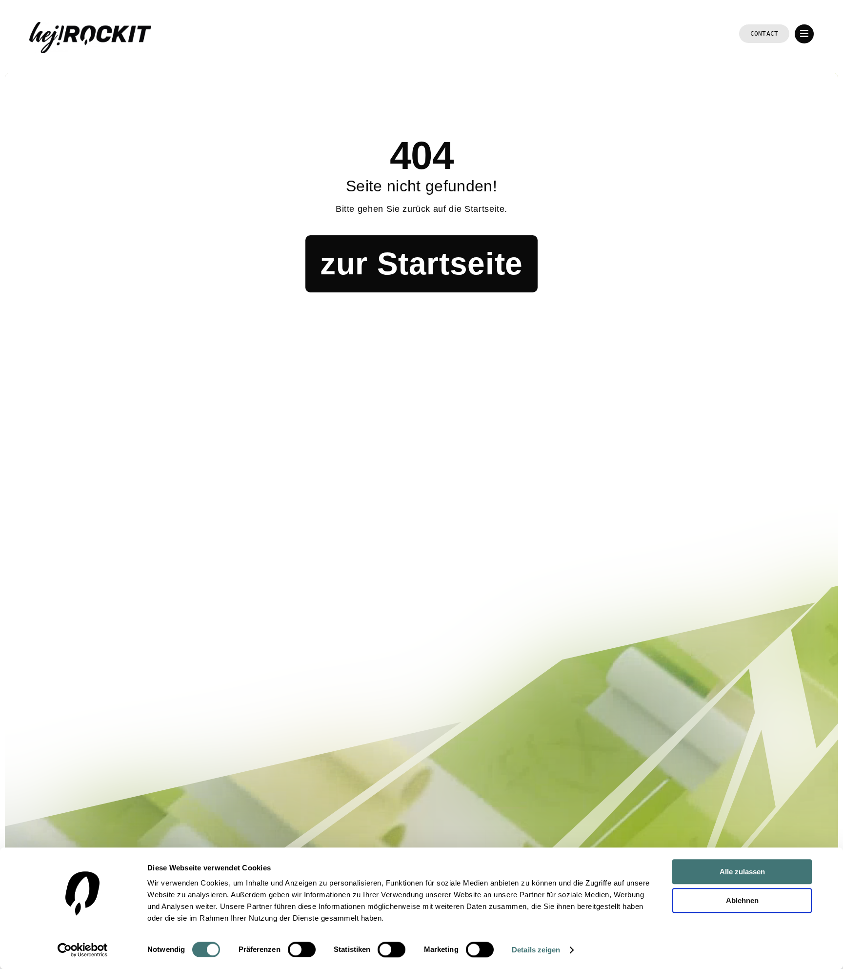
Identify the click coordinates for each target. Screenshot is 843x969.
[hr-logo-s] (90, 26)
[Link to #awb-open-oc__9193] (804, 33)
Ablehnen (742, 900)
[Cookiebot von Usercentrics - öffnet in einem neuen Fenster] (82, 950)
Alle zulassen (742, 871)
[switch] (302, 949)
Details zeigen (536, 950)
